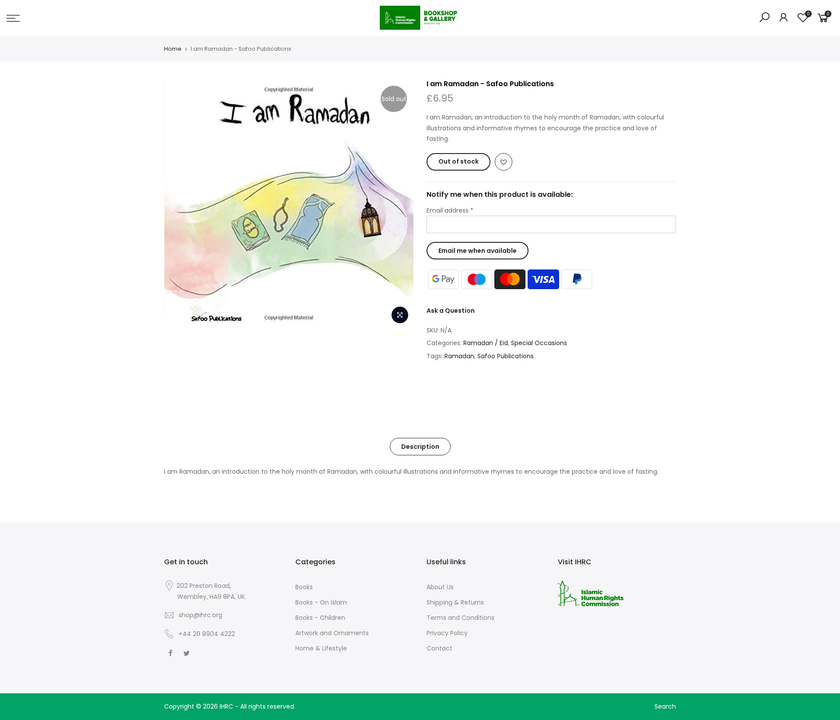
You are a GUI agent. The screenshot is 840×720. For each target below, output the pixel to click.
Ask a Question (451, 310)
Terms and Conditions (460, 617)
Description (420, 446)
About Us (440, 587)
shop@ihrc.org (200, 615)
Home (173, 49)
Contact (439, 648)
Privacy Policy (447, 633)
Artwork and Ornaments (332, 633)
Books (304, 587)
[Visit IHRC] (590, 592)
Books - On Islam (321, 602)
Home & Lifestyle (321, 648)
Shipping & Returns (455, 602)
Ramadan (459, 356)
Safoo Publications (505, 356)
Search (665, 706)
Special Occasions (539, 343)
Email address (450, 210)
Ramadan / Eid (485, 343)
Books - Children (320, 617)
